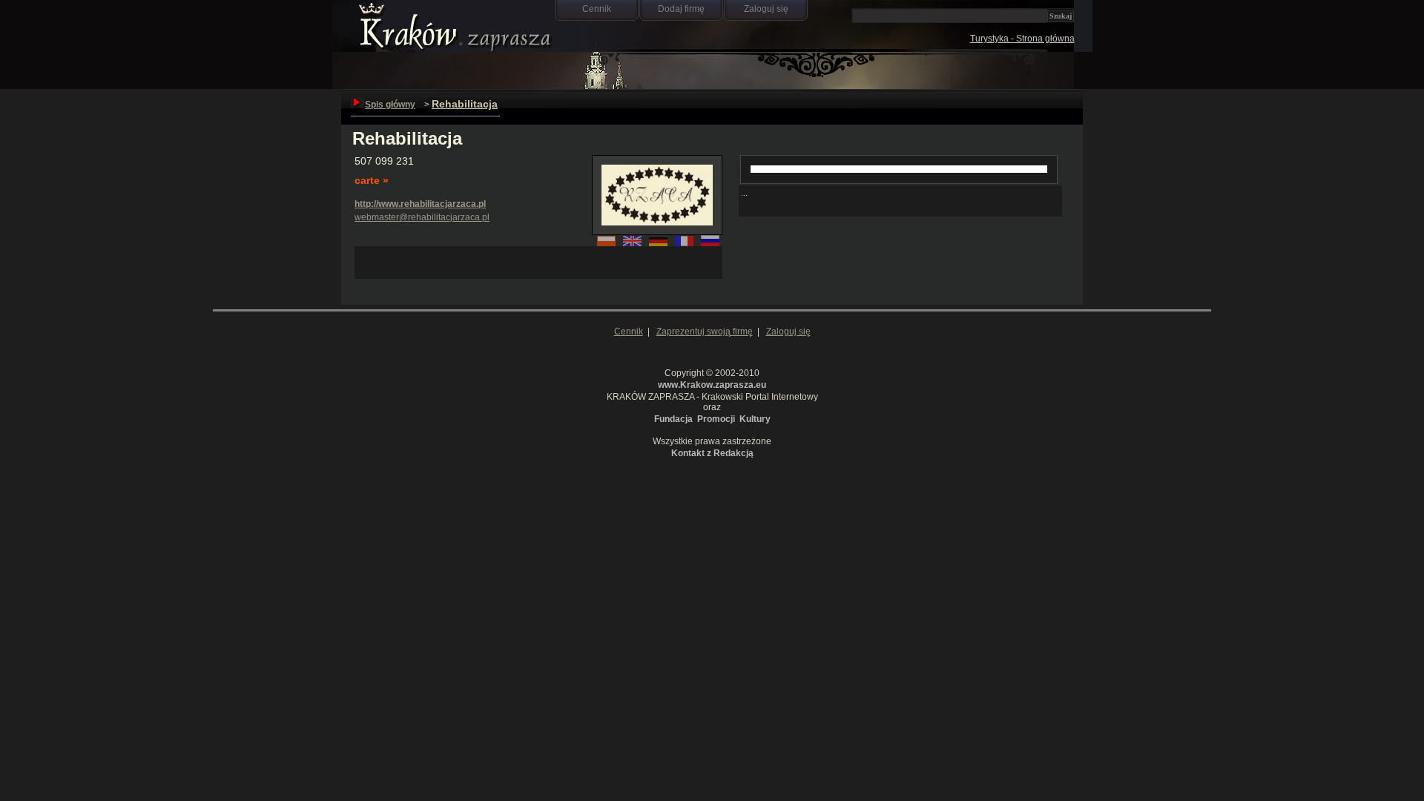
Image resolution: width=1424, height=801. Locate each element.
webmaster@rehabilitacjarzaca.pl (422, 217)
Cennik (596, 9)
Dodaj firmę (681, 9)
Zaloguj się (766, 9)
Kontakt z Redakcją (712, 453)
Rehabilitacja (465, 104)
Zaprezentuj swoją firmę (704, 331)
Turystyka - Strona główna (1022, 38)
